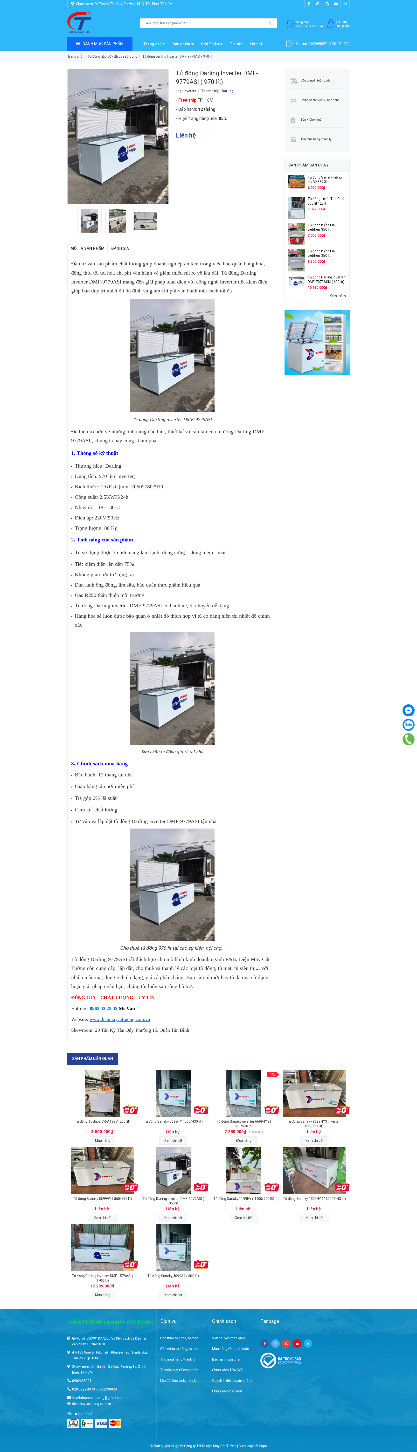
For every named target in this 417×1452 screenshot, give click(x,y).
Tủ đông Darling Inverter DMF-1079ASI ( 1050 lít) (173, 1201)
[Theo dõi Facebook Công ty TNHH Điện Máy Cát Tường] (309, 4)
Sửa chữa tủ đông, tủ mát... (180, 1349)
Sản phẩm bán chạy (308, 165)
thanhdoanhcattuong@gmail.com (98, 1398)
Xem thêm (338, 296)
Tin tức (236, 44)
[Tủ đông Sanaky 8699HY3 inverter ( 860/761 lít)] (314, 1093)
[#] (317, 342)
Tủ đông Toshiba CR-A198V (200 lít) (102, 1121)
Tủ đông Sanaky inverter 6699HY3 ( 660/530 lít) (243, 1124)
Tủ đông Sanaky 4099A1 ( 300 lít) (173, 1276)
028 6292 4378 (83, 1389)
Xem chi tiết (173, 1140)
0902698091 (318, 44)
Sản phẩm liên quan (92, 1058)
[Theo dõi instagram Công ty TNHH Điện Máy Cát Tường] (317, 4)
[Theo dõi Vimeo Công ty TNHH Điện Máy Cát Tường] (345, 4)
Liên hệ (256, 44)
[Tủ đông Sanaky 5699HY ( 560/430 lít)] (173, 1093)
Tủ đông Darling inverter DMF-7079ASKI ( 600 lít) (326, 279)
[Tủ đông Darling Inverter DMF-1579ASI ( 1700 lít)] (102, 1247)
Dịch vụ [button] (168, 1321)
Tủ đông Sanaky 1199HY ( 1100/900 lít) (243, 1199)
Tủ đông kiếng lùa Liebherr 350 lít (321, 227)
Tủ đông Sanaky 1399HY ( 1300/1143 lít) (314, 1199)
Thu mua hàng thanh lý (316, 139)
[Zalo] (409, 725)
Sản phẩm (181, 44)
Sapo (263, 1446)
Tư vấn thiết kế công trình (179, 1370)
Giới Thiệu (210, 44)
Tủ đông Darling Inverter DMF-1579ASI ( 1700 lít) (102, 1278)
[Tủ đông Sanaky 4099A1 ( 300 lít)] (173, 1247)
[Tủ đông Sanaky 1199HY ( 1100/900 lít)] (243, 1170)
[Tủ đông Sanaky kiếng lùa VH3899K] (296, 181)
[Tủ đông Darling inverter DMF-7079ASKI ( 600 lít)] (296, 281)
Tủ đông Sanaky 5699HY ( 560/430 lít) (173, 1121)
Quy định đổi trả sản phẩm (232, 1381)
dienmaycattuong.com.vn (91, 1404)
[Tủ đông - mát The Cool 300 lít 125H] (296, 208)
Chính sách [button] (224, 1321)
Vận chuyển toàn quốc (316, 80)
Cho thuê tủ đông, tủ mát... (180, 1338)
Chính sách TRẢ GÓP (227, 1370)
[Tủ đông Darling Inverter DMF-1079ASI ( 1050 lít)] (173, 1170)
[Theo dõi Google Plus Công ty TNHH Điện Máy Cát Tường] (327, 4)
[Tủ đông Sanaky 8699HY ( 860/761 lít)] (102, 1170)
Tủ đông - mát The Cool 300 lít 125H (326, 201)
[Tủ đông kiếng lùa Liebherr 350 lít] (296, 234)
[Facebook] (409, 710)
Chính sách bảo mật (227, 1391)
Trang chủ (152, 44)
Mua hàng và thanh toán (230, 1349)
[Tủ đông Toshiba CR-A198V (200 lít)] (102, 1093)
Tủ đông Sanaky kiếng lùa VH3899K (325, 179)
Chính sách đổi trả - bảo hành (320, 100)
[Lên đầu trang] (403, 1423)
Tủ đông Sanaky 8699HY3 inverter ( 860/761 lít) (314, 1124)
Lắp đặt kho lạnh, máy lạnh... (181, 1381)
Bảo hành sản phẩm (227, 1359)
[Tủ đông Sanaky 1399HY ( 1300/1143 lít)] (314, 1170)
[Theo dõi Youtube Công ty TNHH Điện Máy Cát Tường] (336, 4)
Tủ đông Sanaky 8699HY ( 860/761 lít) (102, 1199)
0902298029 (107, 1389)
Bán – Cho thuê (311, 119)
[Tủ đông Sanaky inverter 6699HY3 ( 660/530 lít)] (243, 1093)
